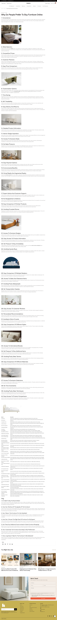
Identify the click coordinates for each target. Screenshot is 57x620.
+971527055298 (4, 0)
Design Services (9, 3)
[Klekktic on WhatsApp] (51, 616)
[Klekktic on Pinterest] (49, 616)
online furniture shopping (35, 245)
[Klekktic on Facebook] (47, 616)
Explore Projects (47, 3)
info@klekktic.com (11, 0)
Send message (43, 598)
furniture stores (8, 174)
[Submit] (15, 609)
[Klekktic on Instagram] (53, 616)
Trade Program (4, 3)
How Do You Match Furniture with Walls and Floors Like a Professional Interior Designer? (9, 570)
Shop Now (54, 0)
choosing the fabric (17, 91)
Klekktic (12, 48)
